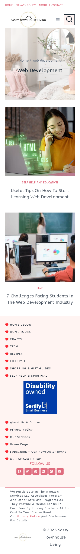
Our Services (20, 437)
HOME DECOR (20, 324)
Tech (39, 287)
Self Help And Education (40, 182)
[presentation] (40, 141)
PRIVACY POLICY (26, 5)
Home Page (19, 444)
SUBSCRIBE (18, 451)
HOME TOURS (20, 331)
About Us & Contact (26, 422)
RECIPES (16, 353)
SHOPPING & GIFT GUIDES (30, 368)
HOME (9, 5)
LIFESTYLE (18, 361)
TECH (14, 346)
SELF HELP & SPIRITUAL (29, 375)
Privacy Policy (21, 429)
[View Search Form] (69, 19)
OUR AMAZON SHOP (25, 458)
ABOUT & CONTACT (51, 5)
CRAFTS (16, 339)
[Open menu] (58, 19)
